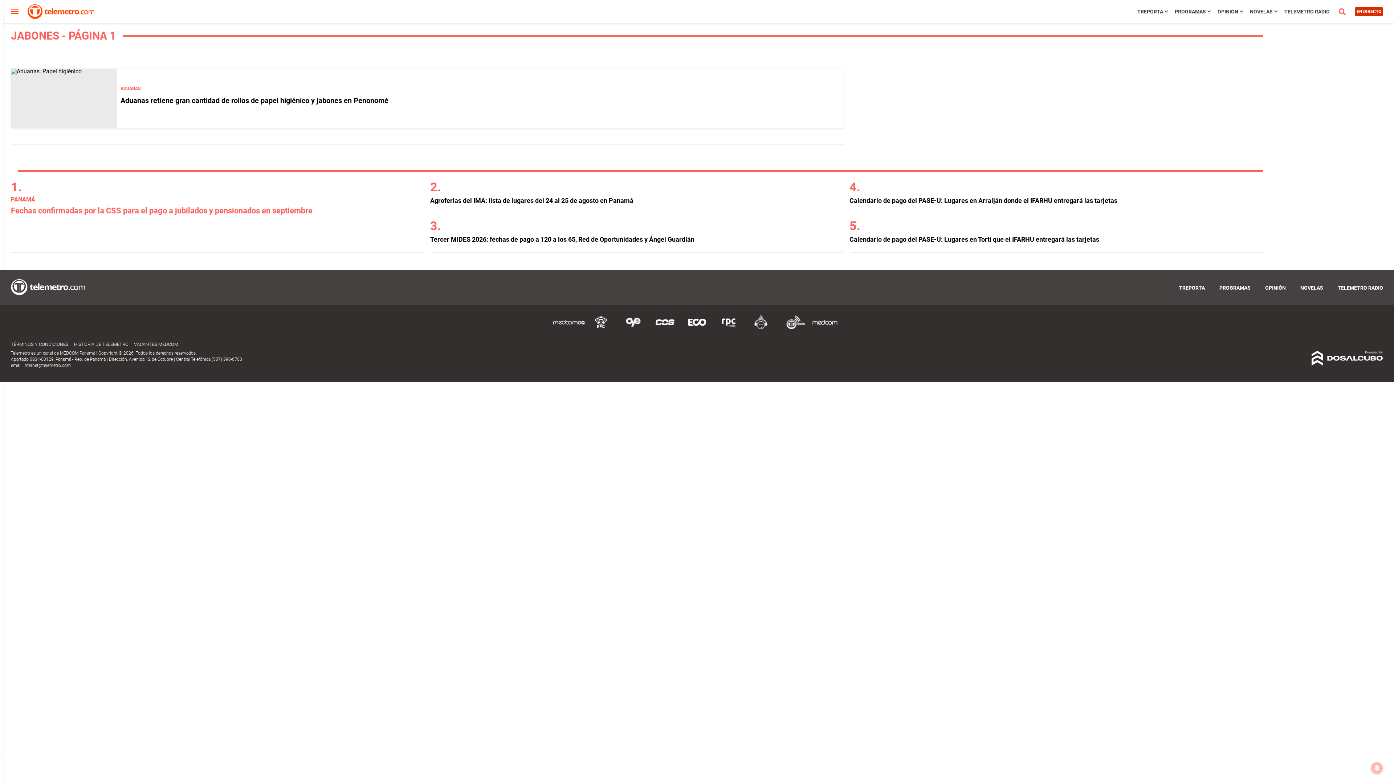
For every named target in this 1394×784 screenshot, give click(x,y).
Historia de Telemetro (101, 344)
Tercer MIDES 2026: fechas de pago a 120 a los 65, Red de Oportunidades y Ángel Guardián (562, 239)
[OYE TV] (633, 327)
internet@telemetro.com (47, 365)
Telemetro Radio (1307, 11)
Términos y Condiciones (40, 344)
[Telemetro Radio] (793, 327)
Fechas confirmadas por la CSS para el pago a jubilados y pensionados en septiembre (162, 210)
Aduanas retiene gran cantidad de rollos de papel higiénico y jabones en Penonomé (254, 100)
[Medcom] (825, 327)
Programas (1190, 11)
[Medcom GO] (569, 327)
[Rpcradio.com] (729, 327)
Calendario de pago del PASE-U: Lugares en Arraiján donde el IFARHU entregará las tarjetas (983, 200)
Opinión (1228, 11)
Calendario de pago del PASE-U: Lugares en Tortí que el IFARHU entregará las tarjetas (974, 239)
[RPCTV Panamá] (601, 327)
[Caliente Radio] (761, 327)
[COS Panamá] (665, 327)
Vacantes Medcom (156, 344)
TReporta (1150, 11)
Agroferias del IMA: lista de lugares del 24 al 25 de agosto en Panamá (531, 200)
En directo (1369, 11)
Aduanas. (131, 88)
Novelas (1261, 11)
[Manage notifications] (1377, 768)
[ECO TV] (697, 327)
